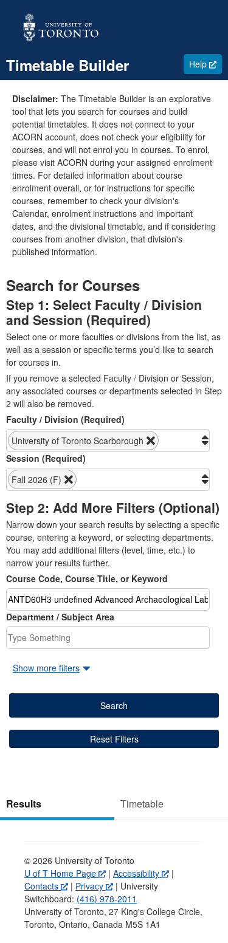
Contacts (46, 886)
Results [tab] (23, 804)
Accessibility (141, 873)
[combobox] (108, 440)
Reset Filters (114, 739)
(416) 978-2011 (107, 899)
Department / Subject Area (60, 617)
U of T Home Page (65, 873)
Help (205, 63)
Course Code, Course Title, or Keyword (87, 578)
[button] (83, 440)
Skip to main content (39, 6)
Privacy (94, 886)
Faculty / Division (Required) (65, 419)
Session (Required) (46, 458)
